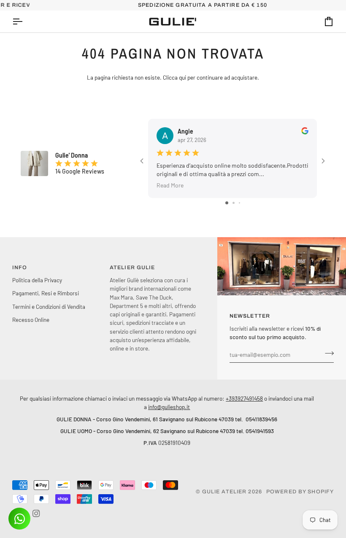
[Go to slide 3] (239, 202)
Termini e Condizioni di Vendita (48, 306)
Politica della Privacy (37, 280)
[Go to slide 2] (233, 203)
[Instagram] (36, 513)
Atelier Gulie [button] (132, 267)
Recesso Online (30, 319)
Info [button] (19, 267)
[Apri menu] (25, 21)
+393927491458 (244, 398)
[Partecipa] (327, 353)
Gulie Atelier (224, 492)
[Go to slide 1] (226, 202)
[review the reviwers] (304, 130)
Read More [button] (170, 185)
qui (182, 77)
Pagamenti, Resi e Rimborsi (45, 293)
